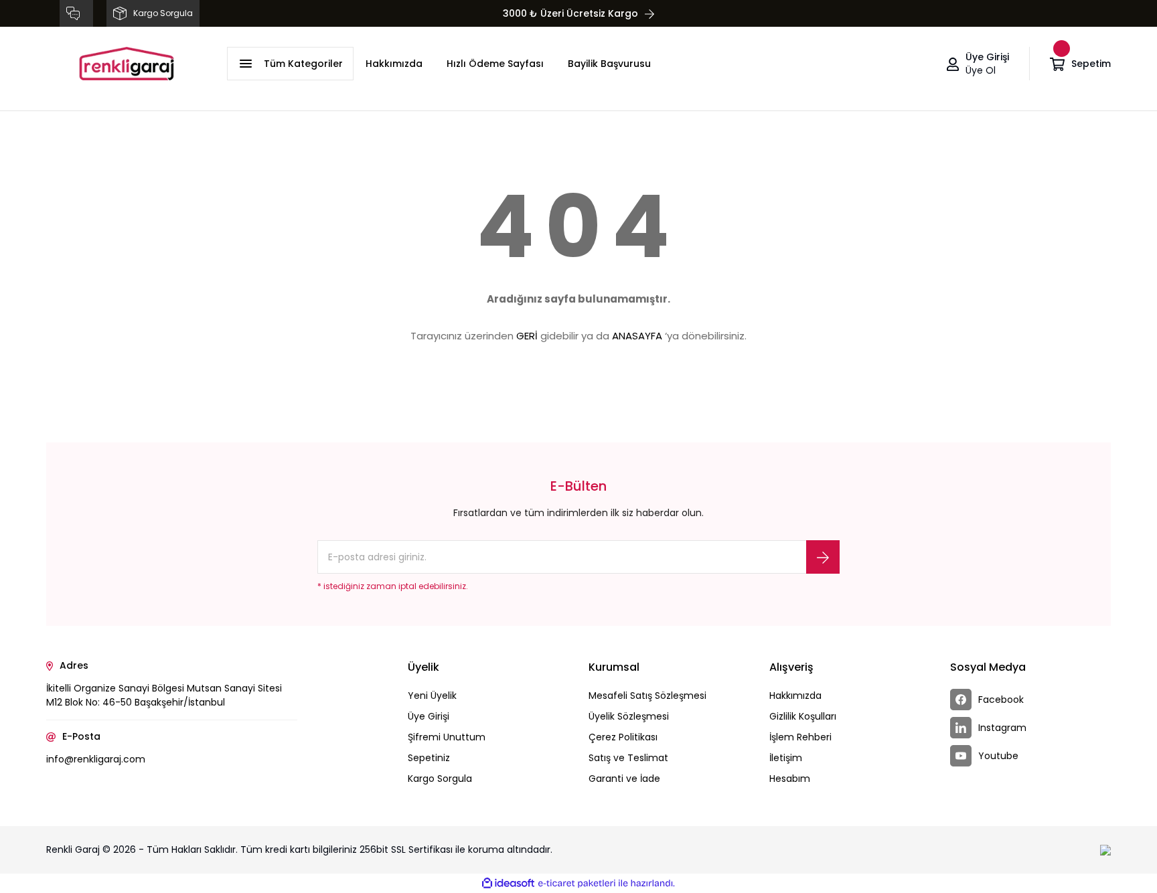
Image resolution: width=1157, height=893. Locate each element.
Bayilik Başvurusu (609, 63)
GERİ (527, 336)
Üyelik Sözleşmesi (629, 716)
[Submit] (823, 557)
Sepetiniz (429, 757)
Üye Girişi (428, 716)
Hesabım (789, 778)
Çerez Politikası (623, 737)
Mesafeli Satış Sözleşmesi (647, 695)
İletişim (785, 757)
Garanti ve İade (624, 778)
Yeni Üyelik (432, 695)
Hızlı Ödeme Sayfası (495, 63)
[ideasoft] (508, 883)
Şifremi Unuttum (446, 737)
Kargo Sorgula (440, 778)
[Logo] (126, 63)
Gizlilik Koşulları (802, 716)
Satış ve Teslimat (628, 757)
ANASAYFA (637, 336)
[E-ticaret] (577, 884)
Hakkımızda (394, 63)
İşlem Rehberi (800, 737)
